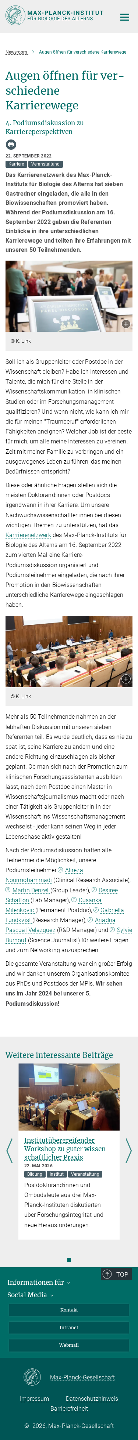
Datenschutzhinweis (92, 1398)
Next (128, 1151)
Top (122, 1274)
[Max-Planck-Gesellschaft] (36, 1377)
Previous (9, 1151)
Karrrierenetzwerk (28, 535)
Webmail (69, 1345)
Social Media (28, 1295)
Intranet (69, 1327)
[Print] (11, 144)
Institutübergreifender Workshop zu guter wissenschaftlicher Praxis (67, 1148)
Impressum (34, 1398)
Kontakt (69, 1310)
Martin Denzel (31, 890)
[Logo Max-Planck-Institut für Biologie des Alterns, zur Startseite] (55, 15)
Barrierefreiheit (69, 1408)
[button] (126, 324)
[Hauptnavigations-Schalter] (124, 17)
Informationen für (36, 1282)
